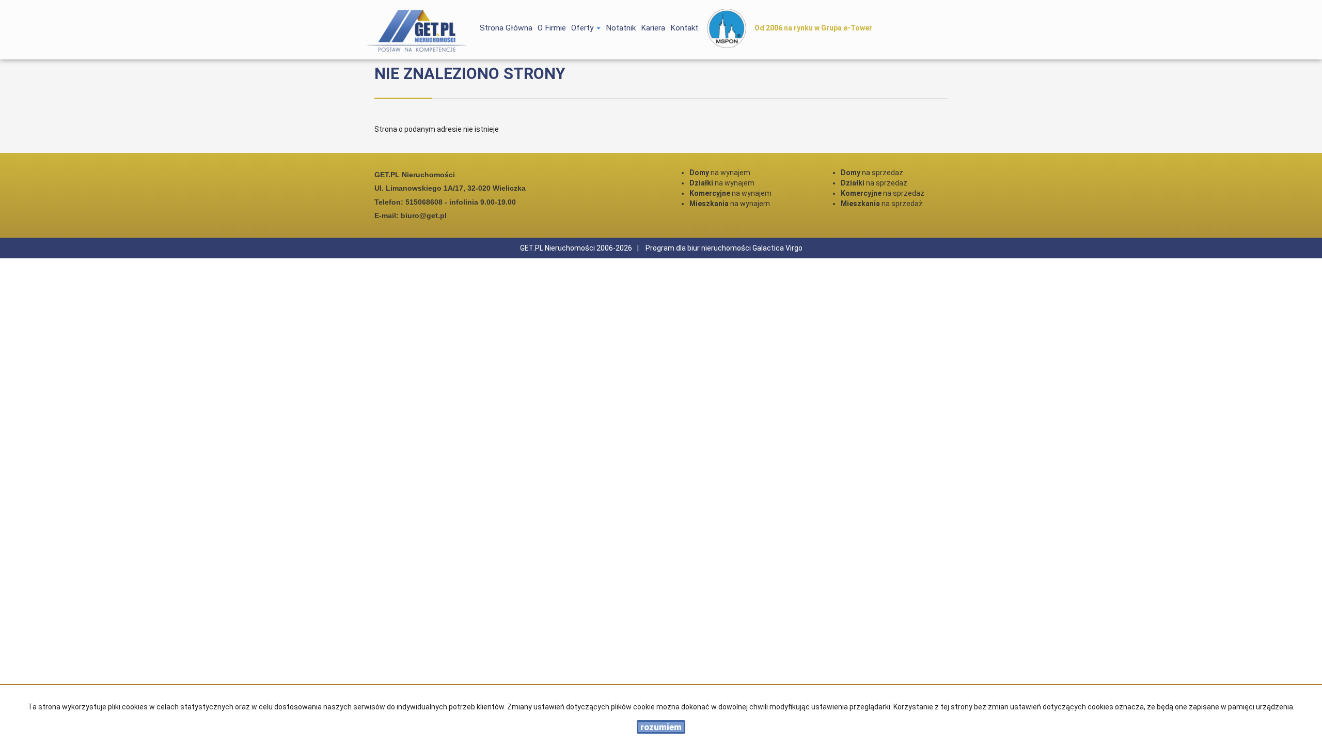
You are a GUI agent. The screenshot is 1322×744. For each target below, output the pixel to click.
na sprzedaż (872, 172)
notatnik (621, 28)
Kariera (653, 28)
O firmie (552, 28)
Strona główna (506, 28)
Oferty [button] (583, 28)
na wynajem (719, 172)
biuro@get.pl (424, 215)
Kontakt (684, 28)
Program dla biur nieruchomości (699, 248)
